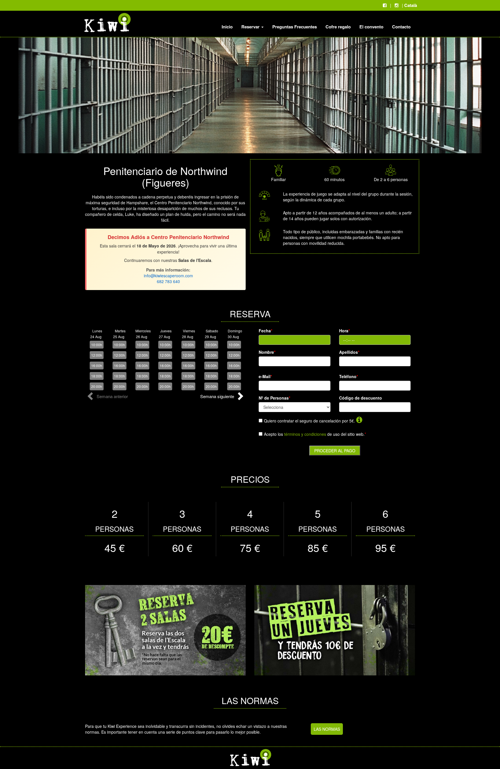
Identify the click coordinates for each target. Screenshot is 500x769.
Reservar (251, 26)
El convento (371, 26)
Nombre (267, 352)
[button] (108, 397)
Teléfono (348, 376)
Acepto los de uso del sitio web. (315, 434)
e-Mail (265, 376)
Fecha (265, 331)
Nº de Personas (274, 398)
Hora (344, 331)
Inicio (227, 26)
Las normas (327, 729)
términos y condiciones (305, 434)
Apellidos (349, 352)
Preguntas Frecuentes (294, 26)
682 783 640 (168, 281)
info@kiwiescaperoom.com (168, 275)
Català (410, 5)
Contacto (401, 26)
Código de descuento (360, 398)
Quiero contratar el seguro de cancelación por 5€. (309, 421)
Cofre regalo (338, 26)
